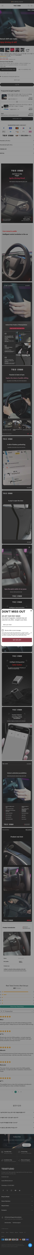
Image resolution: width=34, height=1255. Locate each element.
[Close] (31, 611)
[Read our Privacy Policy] (31, 633)
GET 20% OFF (17, 640)
